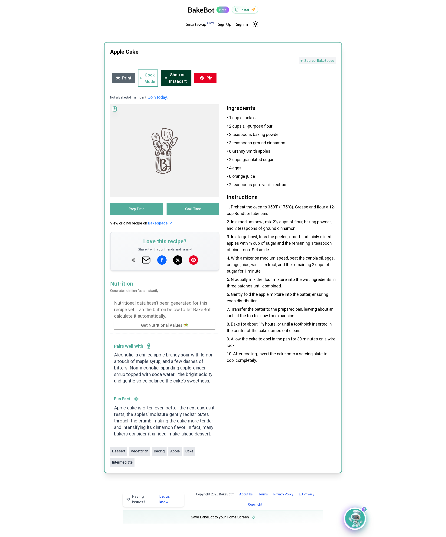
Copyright (255, 504)
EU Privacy (306, 494)
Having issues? (151, 499)
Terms (263, 494)
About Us (246, 494)
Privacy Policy (283, 494)
